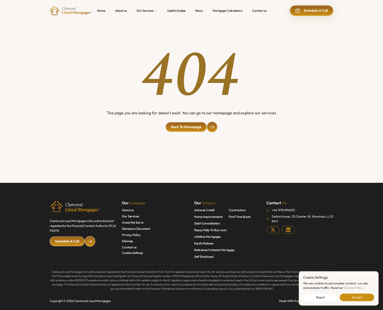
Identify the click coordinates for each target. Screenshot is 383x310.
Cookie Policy (353, 288)
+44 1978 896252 (283, 210)
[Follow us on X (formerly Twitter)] (272, 229)
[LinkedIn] (288, 230)
